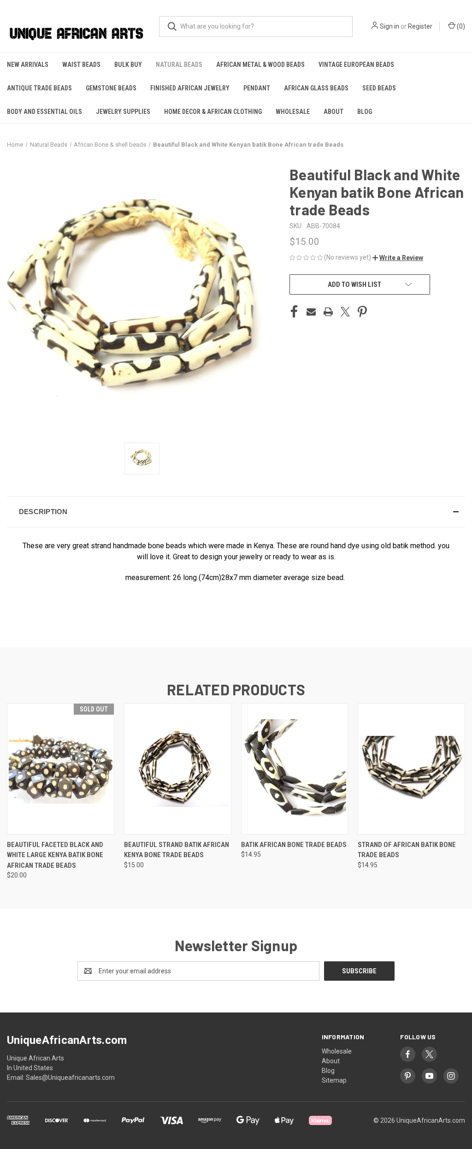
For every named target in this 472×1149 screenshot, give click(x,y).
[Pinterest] (362, 311)
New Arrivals (27, 64)
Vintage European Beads (356, 64)
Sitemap (334, 1080)
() (460, 26)
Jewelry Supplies (123, 111)
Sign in (389, 26)
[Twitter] (345, 311)
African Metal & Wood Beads (260, 64)
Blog (364, 111)
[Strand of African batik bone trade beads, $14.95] (411, 769)
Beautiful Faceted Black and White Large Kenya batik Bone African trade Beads (55, 855)
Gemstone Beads (111, 88)
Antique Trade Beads (39, 88)
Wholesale (293, 111)
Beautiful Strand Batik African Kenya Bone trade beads (176, 850)
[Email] (311, 311)
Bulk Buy (128, 64)
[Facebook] (294, 311)
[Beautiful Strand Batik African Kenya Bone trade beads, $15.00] (178, 769)
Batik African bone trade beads (294, 845)
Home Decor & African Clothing (213, 111)
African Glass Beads (316, 88)
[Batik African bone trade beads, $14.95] (295, 769)
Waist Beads (81, 64)
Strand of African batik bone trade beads (407, 850)
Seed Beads (379, 88)
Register (420, 26)
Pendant (256, 88)
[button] (397, 257)
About (333, 111)
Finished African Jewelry (190, 88)
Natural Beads (179, 64)
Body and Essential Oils (44, 111)
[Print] (328, 311)
